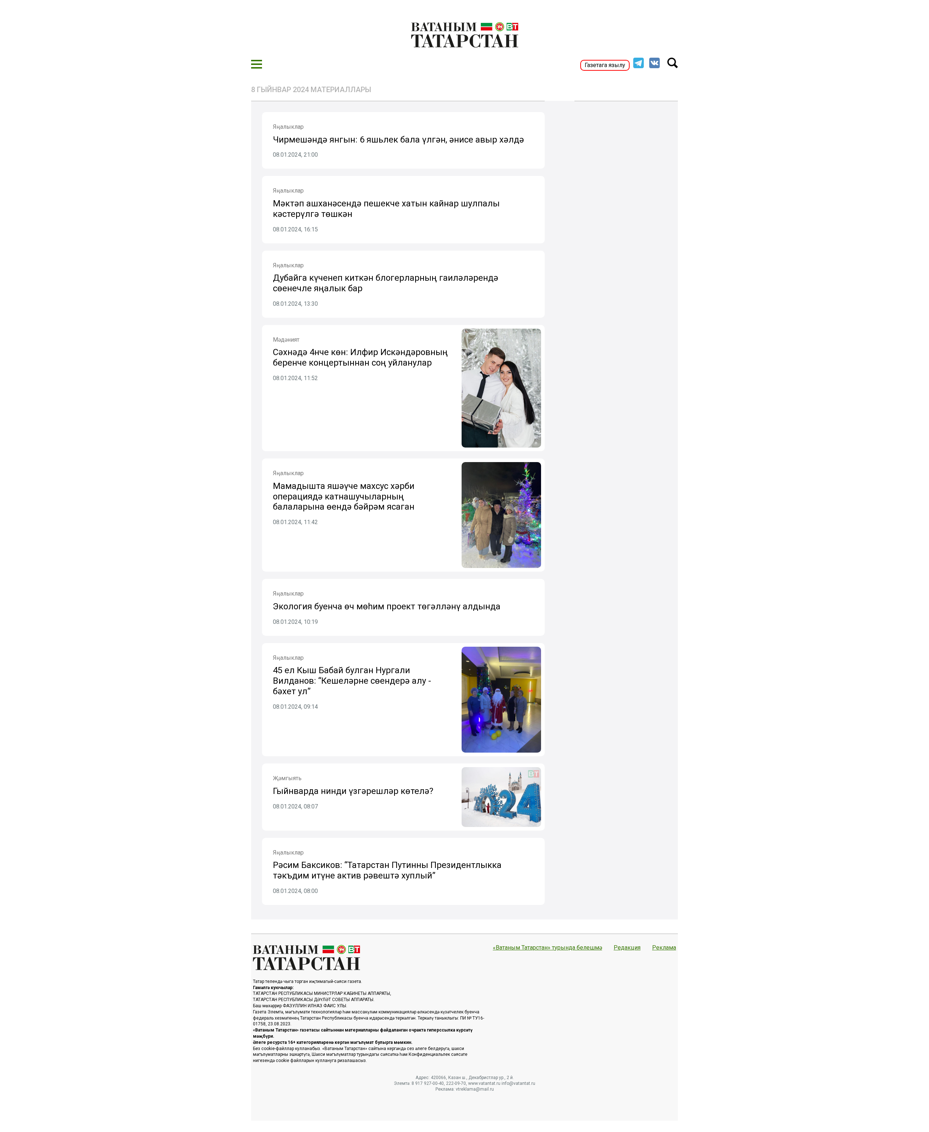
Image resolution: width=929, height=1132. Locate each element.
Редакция (627, 948)
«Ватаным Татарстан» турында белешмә (547, 948)
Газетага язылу (605, 65)
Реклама (664, 948)
